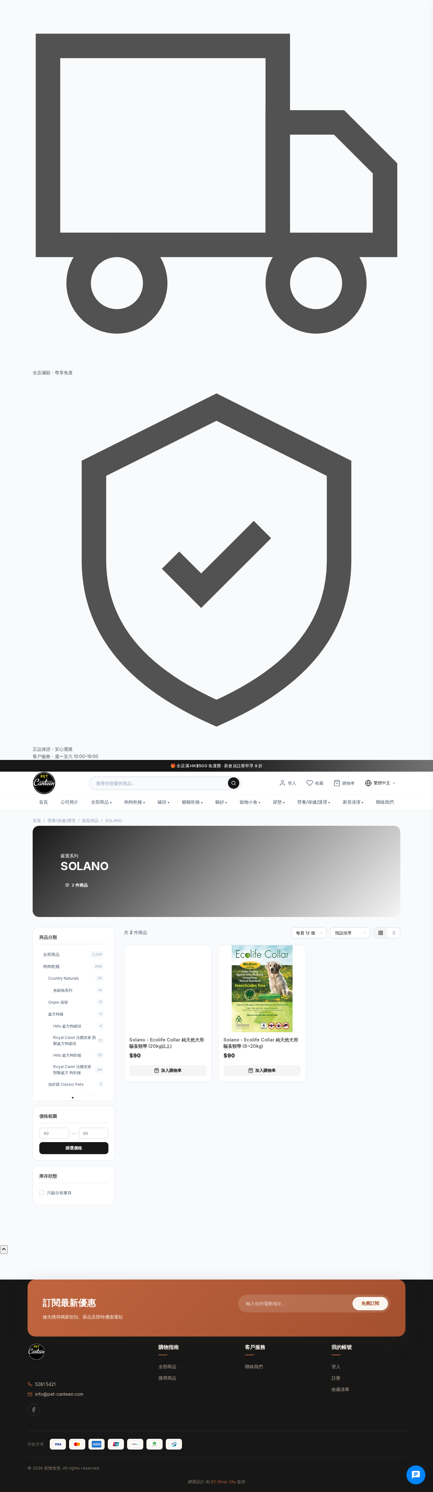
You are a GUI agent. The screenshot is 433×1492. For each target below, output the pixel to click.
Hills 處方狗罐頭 (77, 1026)
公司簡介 (69, 802)
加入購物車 (171, 1070)
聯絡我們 (385, 802)
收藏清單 (340, 1389)
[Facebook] (34, 1410)
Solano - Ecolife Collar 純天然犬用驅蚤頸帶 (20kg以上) (166, 1043)
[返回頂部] (4, 1249)
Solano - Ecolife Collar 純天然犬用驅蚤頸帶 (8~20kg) (260, 1043)
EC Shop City (223, 1481)
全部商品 (100, 802)
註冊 (336, 1378)
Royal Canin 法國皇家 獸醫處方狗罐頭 (77, 1040)
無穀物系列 (77, 990)
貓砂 (219, 802)
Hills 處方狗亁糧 (77, 1055)
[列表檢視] (393, 933)
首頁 (43, 802)
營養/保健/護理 (312, 802)
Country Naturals (75, 978)
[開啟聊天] (415, 1474)
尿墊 (277, 802)
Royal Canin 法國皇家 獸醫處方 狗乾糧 (77, 1069)
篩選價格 (74, 1147)
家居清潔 (351, 802)
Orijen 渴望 (75, 1002)
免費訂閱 (370, 1303)
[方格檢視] (380, 933)
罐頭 (162, 802)
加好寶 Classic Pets (75, 1084)
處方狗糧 (75, 1014)
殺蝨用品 (90, 820)
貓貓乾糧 (191, 802)
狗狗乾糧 (133, 802)
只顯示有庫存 (59, 1192)
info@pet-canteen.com (59, 1394)
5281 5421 (45, 1384)
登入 (336, 1366)
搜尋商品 (167, 1378)
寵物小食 (248, 802)
